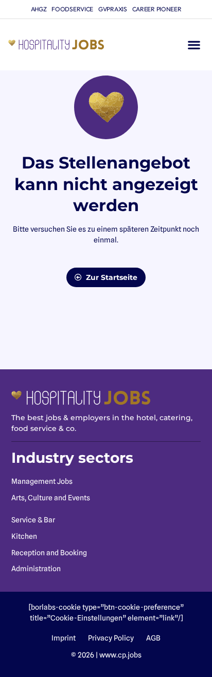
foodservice (72, 9)
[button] (194, 45)
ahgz (39, 9)
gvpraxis (112, 9)
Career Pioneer (157, 9)
